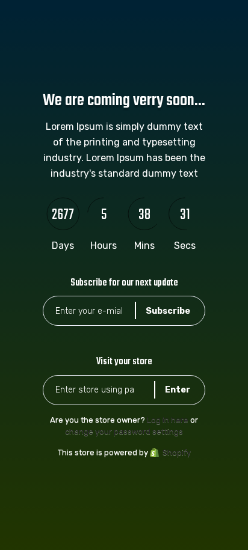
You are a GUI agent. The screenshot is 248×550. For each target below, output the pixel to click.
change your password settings (124, 431)
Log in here (167, 419)
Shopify (177, 452)
